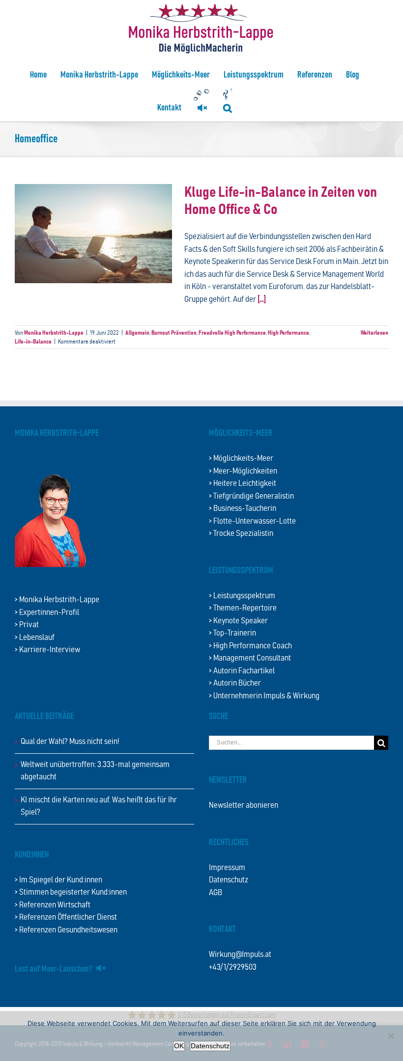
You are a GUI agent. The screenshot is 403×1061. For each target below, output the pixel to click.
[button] (227, 107)
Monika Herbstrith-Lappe (54, 333)
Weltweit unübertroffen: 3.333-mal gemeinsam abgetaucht (95, 771)
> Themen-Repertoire (243, 608)
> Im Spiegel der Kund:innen (58, 880)
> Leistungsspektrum (242, 596)
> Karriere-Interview (47, 650)
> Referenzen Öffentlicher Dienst (66, 917)
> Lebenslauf (35, 638)
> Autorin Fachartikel (242, 671)
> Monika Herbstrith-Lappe (57, 600)
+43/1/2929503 (233, 967)
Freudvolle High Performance (232, 333)
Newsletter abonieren (243, 805)
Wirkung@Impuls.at (240, 955)
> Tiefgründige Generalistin (251, 496)
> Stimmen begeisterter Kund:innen (71, 892)
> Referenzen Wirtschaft (52, 905)
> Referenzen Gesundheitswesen (66, 930)
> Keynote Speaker (238, 621)
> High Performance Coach (250, 646)
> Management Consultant (250, 658)
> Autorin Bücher (235, 683)
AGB (215, 893)
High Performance (288, 333)
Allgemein (137, 333)
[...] (262, 299)
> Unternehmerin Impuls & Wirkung (264, 696)
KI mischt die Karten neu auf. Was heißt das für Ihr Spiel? (99, 806)
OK (179, 1046)
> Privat (27, 625)
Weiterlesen (374, 333)
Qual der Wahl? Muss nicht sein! (70, 742)
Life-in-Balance (33, 342)
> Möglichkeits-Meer (241, 458)
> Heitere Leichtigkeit (242, 483)
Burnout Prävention (174, 333)
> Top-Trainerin (232, 633)
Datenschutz (228, 880)
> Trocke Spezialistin (241, 534)
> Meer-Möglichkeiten (243, 471)
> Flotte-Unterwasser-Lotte (252, 521)
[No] (391, 1036)
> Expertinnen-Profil (47, 613)
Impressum (227, 868)
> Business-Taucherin (242, 508)
